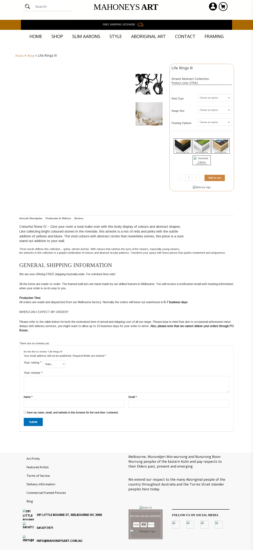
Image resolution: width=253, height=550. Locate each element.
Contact (185, 36)
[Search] (27, 6)
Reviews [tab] (78, 218)
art (126, 7)
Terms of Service (38, 476)
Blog (29, 501)
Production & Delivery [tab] (58, 218)
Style (115, 36)
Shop (57, 36)
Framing (214, 36)
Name (28, 396)
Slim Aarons (86, 36)
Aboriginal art (148, 36)
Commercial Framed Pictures (46, 493)
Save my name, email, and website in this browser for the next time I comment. (73, 412)
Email (133, 396)
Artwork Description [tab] (30, 218)
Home (35, 36)
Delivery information (40, 484)
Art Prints (33, 459)
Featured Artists (37, 467)
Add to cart (214, 177)
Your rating (32, 362)
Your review (33, 373)
